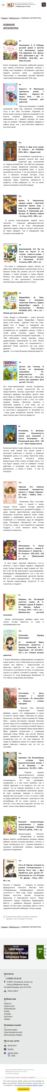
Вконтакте (12, 1045)
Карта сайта (13, 991)
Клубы (6, 1011)
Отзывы (7, 1014)
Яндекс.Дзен (13, 1053)
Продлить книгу (10, 1030)
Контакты (8, 1016)
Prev (2, 952)
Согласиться (23, 1089)
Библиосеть (14, 18)
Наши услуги (9, 1006)
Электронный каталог (13, 1032)
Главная (4, 18)
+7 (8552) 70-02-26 (13, 978)
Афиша (7, 1019)
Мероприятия (9, 1009)
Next (45, 952)
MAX (13, 1055)
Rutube (10, 1049)
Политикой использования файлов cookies (29, 1085)
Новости (7, 1003)
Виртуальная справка (13, 1035)
